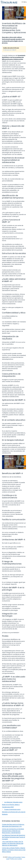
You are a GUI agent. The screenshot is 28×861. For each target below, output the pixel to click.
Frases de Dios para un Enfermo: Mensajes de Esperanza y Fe (13, 825)
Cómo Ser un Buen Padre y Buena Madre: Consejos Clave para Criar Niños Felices (13, 850)
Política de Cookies (16, 859)
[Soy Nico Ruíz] (9, 2)
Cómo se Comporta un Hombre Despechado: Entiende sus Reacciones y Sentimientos (13, 831)
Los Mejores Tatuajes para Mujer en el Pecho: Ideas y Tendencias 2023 (12, 804)
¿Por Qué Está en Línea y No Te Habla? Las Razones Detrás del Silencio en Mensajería (12, 843)
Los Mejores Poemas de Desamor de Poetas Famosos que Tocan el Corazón (13, 837)
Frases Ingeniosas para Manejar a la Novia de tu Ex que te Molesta (13, 811)
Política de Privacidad (14, 857)
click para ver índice (9, 50)
